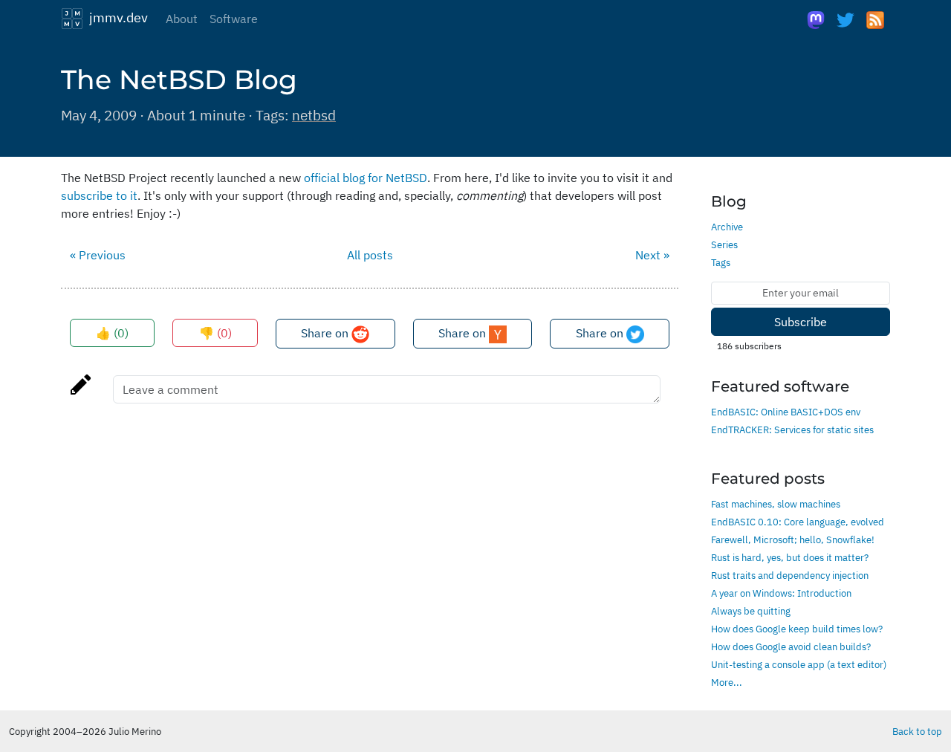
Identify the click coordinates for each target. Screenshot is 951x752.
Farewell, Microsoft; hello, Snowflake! (792, 539)
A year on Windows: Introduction (781, 593)
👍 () (112, 332)
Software (234, 18)
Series (724, 244)
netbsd (314, 115)
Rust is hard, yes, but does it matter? (790, 557)
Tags (720, 262)
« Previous (98, 254)
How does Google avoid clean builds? (791, 646)
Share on (326, 332)
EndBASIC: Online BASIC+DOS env (785, 411)
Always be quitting (751, 611)
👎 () (215, 332)
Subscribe (800, 321)
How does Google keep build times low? (797, 628)
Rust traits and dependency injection (790, 575)
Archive (727, 226)
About (182, 18)
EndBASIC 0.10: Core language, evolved (797, 521)
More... (726, 682)
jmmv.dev (115, 17)
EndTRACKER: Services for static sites (792, 429)
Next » (652, 254)
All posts (370, 254)
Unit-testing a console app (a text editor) (798, 664)
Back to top (917, 731)
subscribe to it (99, 195)
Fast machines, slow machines (775, 503)
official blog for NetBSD (365, 177)
